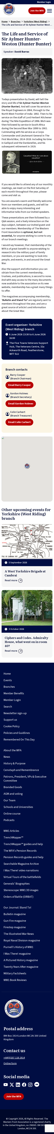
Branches (15, 21)
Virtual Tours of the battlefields (22, 877)
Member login (44, 2)
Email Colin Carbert (19, 422)
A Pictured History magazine (21, 960)
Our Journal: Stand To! (17, 907)
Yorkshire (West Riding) (35, 21)
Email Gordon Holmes (20, 403)
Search (8, 707)
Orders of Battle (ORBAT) (18, 897)
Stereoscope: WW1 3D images (21, 890)
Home (5, 21)
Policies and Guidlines (17, 733)
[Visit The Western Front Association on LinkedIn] (19, 1085)
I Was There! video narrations (21, 870)
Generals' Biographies (17, 884)
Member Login (12, 700)
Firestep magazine (15, 927)
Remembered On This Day (19, 739)
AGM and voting (13, 794)
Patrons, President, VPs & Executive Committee (25, 779)
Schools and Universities (18, 807)
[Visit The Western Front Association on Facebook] (25, 1085)
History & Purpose (14, 763)
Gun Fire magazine (15, 921)
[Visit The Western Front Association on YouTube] (7, 1085)
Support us (10, 720)
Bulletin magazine (15, 914)
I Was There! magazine (17, 954)
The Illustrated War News (19, 934)
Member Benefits (14, 693)
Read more (11, 580)
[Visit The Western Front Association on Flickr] (37, 1085)
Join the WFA (37, 10)
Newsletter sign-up (15, 713)
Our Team (9, 800)
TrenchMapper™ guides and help (23, 844)
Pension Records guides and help (23, 857)
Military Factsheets (15, 973)
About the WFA (12, 750)
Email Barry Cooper (19, 385)
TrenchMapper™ (13, 837)
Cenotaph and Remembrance (21, 770)
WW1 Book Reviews (15, 980)
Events (8, 680)
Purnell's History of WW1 (18, 947)
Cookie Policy (12, 726)
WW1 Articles (11, 831)
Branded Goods (13, 787)
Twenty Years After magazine (21, 967)
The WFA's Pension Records (20, 851)
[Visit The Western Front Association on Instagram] (31, 1085)
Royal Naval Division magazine (22, 940)
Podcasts (9, 820)
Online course (12, 814)
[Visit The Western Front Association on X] (13, 1085)
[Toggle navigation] (49, 10)
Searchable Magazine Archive (21, 864)
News (7, 757)
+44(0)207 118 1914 (14, 1058)
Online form (10, 1063)
